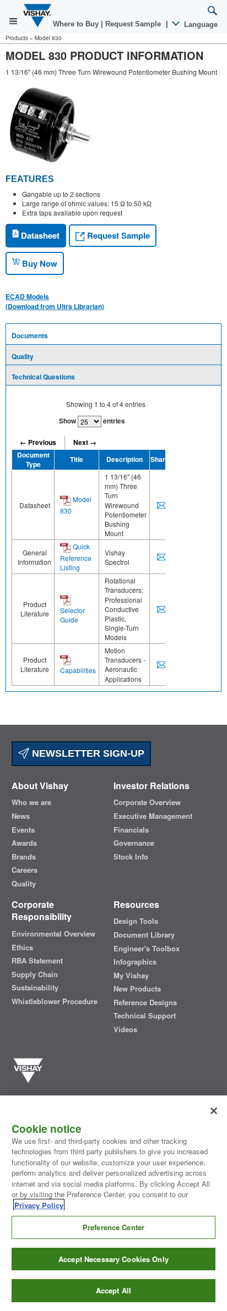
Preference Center (113, 1227)
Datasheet (39, 235)
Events (23, 830)
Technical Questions (43, 377)
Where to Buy (77, 24)
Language (200, 24)
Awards (24, 843)
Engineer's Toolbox (147, 949)
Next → (84, 442)
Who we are (31, 802)
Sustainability (35, 988)
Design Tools (136, 921)
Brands (24, 857)
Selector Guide (72, 614)
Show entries (92, 421)
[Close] (214, 1111)
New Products (137, 989)
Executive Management (153, 816)
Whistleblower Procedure (55, 1001)
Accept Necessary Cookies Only (113, 1259)
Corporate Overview (147, 802)
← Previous (38, 442)
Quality (23, 356)
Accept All (113, 1290)
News (21, 816)
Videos (125, 1029)
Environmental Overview (53, 934)
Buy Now (38, 263)
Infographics (135, 962)
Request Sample (117, 235)
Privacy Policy (38, 1205)
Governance (134, 843)
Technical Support (145, 1016)
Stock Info (131, 857)
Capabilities (78, 670)
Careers (24, 870)
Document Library (144, 935)
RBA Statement (37, 961)
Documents (30, 335)
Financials (131, 830)
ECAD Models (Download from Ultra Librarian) (55, 301)
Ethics (22, 947)
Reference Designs (145, 1002)
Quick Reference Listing (75, 557)
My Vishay (131, 976)
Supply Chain (35, 974)
